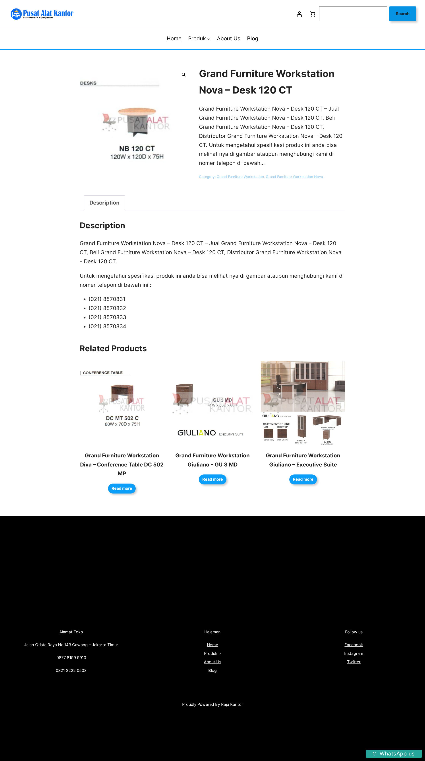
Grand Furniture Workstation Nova (294, 176)
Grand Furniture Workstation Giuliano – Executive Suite (303, 460)
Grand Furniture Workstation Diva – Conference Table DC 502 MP (122, 464)
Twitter (354, 662)
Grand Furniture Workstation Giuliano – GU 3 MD (212, 460)
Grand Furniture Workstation (240, 176)
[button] (184, 75)
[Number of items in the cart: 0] (312, 14)
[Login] (299, 14)
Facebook (353, 644)
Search (403, 13)
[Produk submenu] (208, 38)
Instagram (353, 653)
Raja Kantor (232, 704)
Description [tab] (104, 202)
